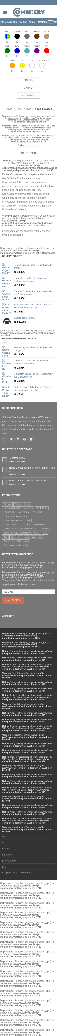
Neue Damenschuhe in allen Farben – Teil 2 (32, 469)
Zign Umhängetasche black (15, 545)
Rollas (26, 504)
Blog (4, 842)
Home (8, 109)
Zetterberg (45, 529)
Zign (38, 533)
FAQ (4, 867)
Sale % (50, 22)
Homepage (5, 22)
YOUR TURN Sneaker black (15, 516)
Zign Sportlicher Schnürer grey (16, 541)
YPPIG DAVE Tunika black (14, 525)
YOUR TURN (41, 508)
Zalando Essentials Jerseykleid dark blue (21, 529)
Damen (13, 22)
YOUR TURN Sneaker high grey (17, 520)
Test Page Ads (17, 458)
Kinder (32, 22)
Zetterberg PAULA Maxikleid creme (18, 533)
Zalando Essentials (37, 525)
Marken (42, 22)
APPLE (18, 504)
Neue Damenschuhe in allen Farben (28, 480)
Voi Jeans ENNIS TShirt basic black (18, 508)
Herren (23, 22)
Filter (30, 153)
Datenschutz (9, 861)
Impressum (7, 855)
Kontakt (6, 849)
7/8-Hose (7, 504)
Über (4, 836)
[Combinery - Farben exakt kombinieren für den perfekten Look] (29, 11)
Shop (17, 109)
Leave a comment (17, 461)
